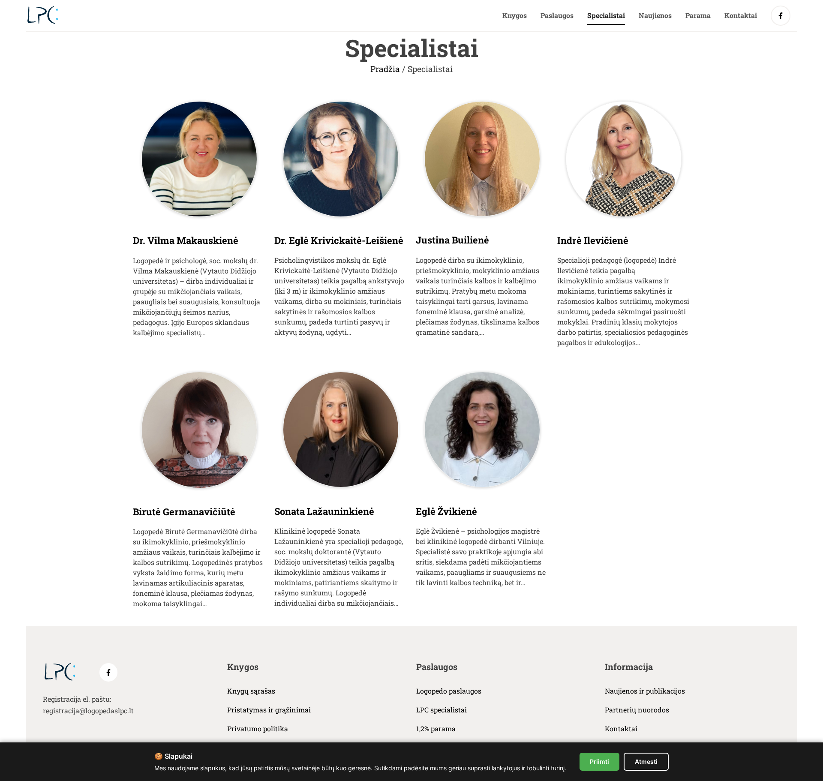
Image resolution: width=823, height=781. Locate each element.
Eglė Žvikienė (446, 511)
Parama (698, 15)
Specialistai (606, 15)
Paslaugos (557, 15)
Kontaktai (740, 15)
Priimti (599, 761)
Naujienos (655, 15)
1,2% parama (436, 728)
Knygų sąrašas (251, 690)
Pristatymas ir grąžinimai (269, 709)
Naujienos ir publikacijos (645, 690)
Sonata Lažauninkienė (324, 511)
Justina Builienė (452, 240)
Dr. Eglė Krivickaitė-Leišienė (338, 240)
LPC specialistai (441, 709)
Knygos (514, 15)
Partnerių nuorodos (637, 709)
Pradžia (385, 68)
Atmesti (646, 761)
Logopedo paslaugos (448, 690)
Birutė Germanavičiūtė (184, 511)
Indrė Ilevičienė (592, 240)
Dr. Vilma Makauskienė (185, 240)
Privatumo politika (257, 728)
